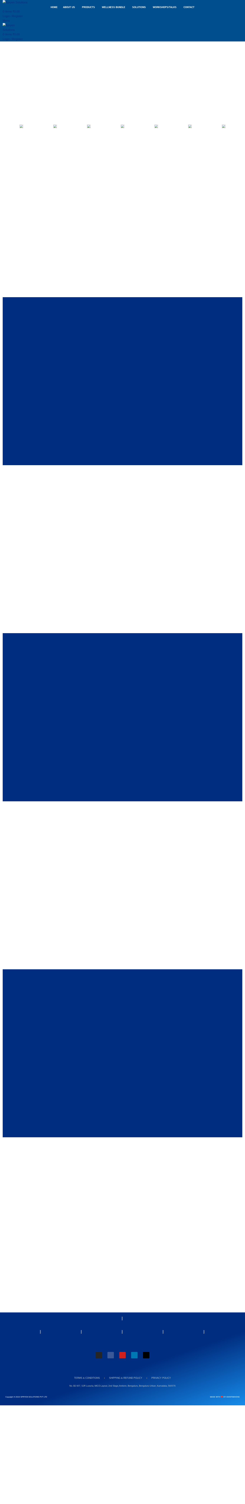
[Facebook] (110, 1355)
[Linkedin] (134, 1355)
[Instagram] (99, 1355)
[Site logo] (15, 2)
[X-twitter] (146, 1355)
